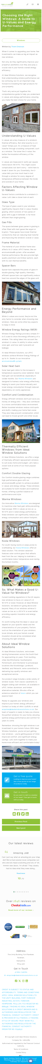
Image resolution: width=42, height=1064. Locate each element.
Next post (21, 828)
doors (23, 693)
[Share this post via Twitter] (23, 814)
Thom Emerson (17, 47)
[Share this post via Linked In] (27, 814)
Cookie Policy (21, 1052)
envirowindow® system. (12, 361)
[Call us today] (27, 4)
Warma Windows (25, 379)
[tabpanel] (21, 864)
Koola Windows (22, 548)
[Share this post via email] (14, 814)
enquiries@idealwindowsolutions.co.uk (18, 709)
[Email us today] (32, 4)
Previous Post (21, 822)
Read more (21, 873)
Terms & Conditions (21, 1049)
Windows (21, 40)
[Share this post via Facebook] (18, 814)
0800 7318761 (22, 972)
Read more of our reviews (20, 910)
